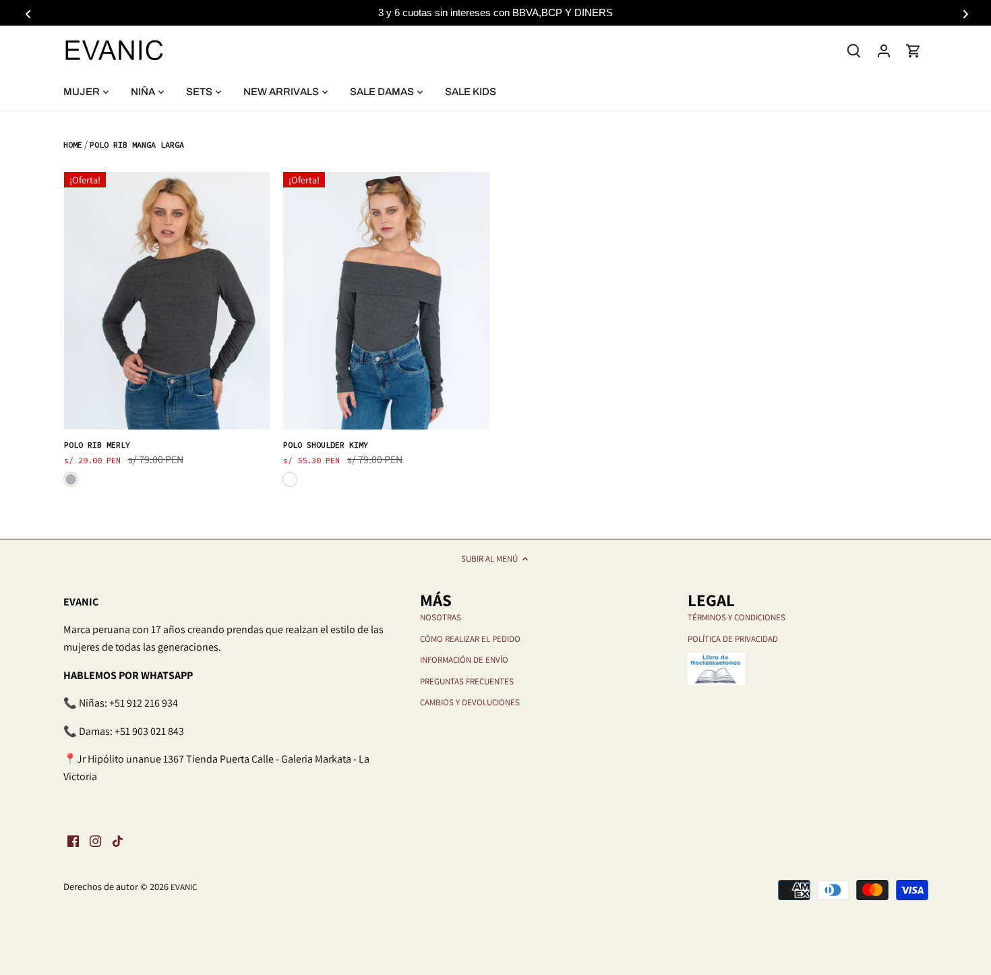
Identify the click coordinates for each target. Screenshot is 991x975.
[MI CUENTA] (884, 50)
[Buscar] (854, 49)
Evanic (184, 887)
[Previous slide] (27, 12)
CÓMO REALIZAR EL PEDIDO (470, 639)
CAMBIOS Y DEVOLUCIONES (470, 702)
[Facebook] (73, 840)
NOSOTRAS (440, 617)
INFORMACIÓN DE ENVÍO (464, 660)
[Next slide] (963, 12)
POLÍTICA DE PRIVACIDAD (733, 639)
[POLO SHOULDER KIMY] (386, 301)
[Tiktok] (117, 840)
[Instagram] (95, 840)
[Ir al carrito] (913, 50)
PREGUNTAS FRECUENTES (467, 681)
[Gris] (71, 479)
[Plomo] (290, 479)
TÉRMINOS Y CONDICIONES (736, 617)
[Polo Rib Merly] (167, 301)
